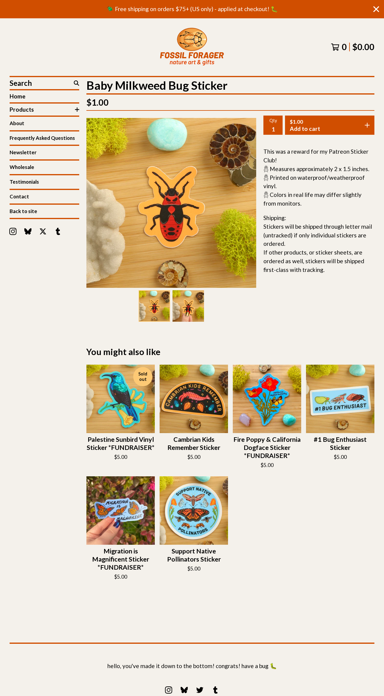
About (17, 123)
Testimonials (24, 182)
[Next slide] (246, 203)
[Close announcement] (376, 9)
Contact (19, 196)
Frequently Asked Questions (42, 138)
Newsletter (23, 152)
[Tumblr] (58, 231)
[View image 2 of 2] (188, 306)
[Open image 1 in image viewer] (171, 203)
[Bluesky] (28, 231)
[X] (43, 231)
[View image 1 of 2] (154, 306)
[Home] (192, 47)
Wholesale (22, 167)
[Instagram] (13, 231)
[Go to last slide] (96, 203)
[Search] (76, 83)
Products (22, 109)
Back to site (23, 211)
